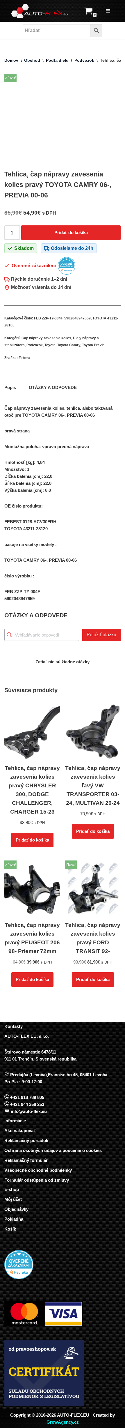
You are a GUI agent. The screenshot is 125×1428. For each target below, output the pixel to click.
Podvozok (84, 60)
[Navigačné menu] (108, 10)
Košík (10, 1228)
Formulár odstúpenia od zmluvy (36, 1180)
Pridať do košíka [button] (32, 839)
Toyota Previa (93, 345)
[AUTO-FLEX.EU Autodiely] (40, 11)
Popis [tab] (10, 387)
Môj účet (13, 1199)
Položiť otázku (101, 634)
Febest (24, 358)
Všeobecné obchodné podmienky (38, 1170)
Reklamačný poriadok (26, 1140)
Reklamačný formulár (26, 1160)
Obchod (32, 60)
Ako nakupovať (19, 1130)
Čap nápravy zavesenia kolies (46, 338)
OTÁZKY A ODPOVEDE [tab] (53, 387)
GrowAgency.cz (63, 1422)
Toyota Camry (68, 345)
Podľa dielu (57, 60)
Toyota (50, 345)
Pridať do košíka (71, 232)
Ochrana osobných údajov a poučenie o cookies (53, 1150)
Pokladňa (13, 1219)
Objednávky (16, 1209)
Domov (11, 60)
